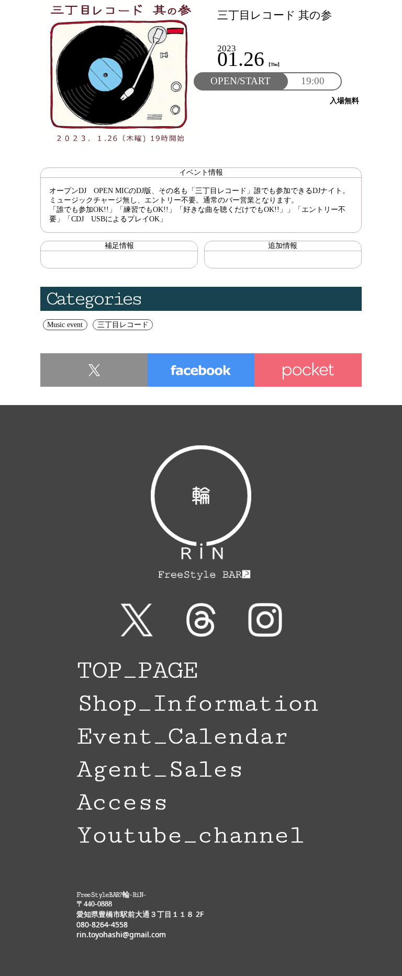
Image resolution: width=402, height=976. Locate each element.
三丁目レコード (123, 325)
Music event (65, 325)
